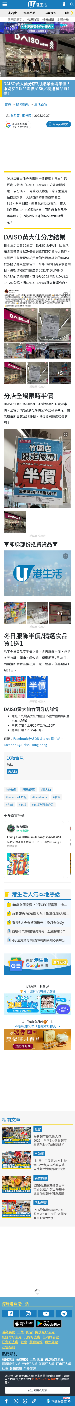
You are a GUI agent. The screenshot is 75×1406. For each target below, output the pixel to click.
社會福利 (8, 1346)
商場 (23, 805)
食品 (57, 797)
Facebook (40, 797)
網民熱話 (8, 1359)
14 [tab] (36, 33)
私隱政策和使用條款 (44, 1379)
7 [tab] (29, 28)
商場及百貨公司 (43, 805)
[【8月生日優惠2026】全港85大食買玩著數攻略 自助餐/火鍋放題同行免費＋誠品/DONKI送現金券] (17, 1167)
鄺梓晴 (26, 115)
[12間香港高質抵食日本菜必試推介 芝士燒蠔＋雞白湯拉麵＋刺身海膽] (17, 1191)
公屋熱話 (33, 19)
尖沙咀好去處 (45, 1331)
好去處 (11, 789)
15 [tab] (40, 33)
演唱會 (12, 12)
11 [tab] (44, 28)
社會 (38, 1129)
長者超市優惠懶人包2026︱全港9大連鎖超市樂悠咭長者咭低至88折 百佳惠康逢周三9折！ (50, 1142)
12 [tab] (48, 28)
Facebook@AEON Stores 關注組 (37, 738)
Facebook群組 (17, 797)
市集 (20, 1331)
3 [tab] (36, 24)
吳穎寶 (15, 115)
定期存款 (63, 19)
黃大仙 (12, 771)
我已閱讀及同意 (37, 1390)
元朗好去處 (32, 1337)
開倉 (29, 1331)
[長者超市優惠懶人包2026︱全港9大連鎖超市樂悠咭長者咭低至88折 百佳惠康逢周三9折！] (17, 1142)
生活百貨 (40, 104)
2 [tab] (33, 24)
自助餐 (39, 1153)
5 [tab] (44, 24)
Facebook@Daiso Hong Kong (25, 744)
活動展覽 (41, 1202)
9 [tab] (36, 28)
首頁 (8, 104)
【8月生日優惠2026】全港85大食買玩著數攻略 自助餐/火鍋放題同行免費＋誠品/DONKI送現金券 (50, 1168)
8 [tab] (33, 28)
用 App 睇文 (60, 124)
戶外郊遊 (51, 1341)
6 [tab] (48, 24)
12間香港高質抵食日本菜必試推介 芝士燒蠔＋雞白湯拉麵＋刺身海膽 (49, 1189)
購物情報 (22, 104)
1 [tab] (29, 24)
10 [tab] (40, 28)
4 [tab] (40, 24)
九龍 (10, 805)
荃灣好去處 (50, 1337)
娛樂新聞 (48, 19)
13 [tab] (33, 33)
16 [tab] (44, 33)
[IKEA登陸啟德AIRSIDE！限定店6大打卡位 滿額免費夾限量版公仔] (17, 1216)
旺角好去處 (10, 1341)
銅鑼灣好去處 (12, 1337)
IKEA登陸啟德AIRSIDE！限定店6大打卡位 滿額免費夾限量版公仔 (50, 1213)
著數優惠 (29, 789)
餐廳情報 (41, 1178)
